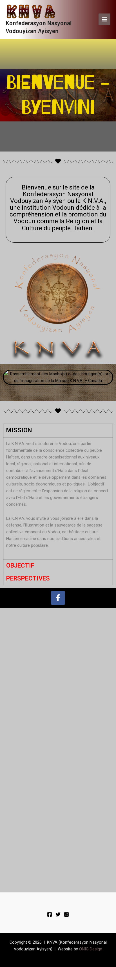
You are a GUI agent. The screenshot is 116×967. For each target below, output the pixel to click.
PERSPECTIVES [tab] (28, 578)
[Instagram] (66, 914)
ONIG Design (90, 949)
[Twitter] (58, 914)
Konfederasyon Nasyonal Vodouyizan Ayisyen (39, 27)
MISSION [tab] (19, 430)
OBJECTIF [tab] (20, 565)
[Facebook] (49, 914)
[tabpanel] (58, 498)
